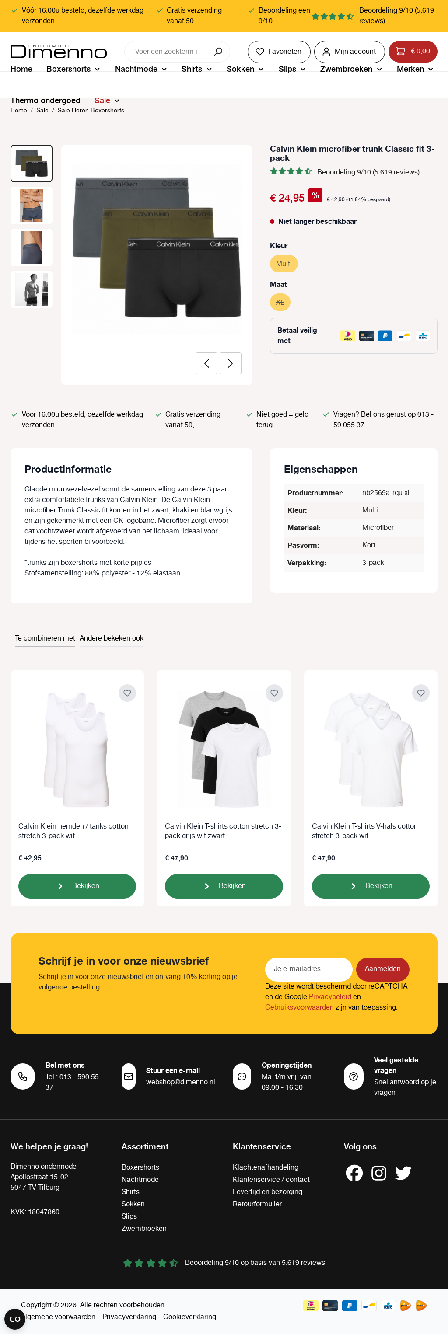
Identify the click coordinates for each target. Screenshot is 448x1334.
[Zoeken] (219, 52)
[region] (131, 265)
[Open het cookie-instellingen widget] (14, 1319)
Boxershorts (140, 1167)
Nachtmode (140, 1179)
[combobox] (166, 52)
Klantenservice (262, 1146)
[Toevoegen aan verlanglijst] (127, 693)
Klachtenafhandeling (265, 1167)
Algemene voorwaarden (58, 1317)
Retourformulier (257, 1204)
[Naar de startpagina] (58, 51)
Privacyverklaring (129, 1317)
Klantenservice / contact (271, 1179)
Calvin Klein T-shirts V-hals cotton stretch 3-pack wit (365, 831)
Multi (287, 264)
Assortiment (145, 1146)
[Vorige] (206, 363)
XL (283, 302)
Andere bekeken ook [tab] (112, 638)
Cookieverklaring (189, 1317)
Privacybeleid (330, 997)
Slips (129, 1216)
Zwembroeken (144, 1228)
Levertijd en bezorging (267, 1192)
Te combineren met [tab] (45, 638)
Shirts (131, 1192)
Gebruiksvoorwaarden (299, 1007)
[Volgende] (231, 363)
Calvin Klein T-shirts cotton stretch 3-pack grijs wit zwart (223, 831)
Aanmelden (383, 969)
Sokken (133, 1204)
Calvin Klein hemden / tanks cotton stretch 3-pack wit (73, 831)
